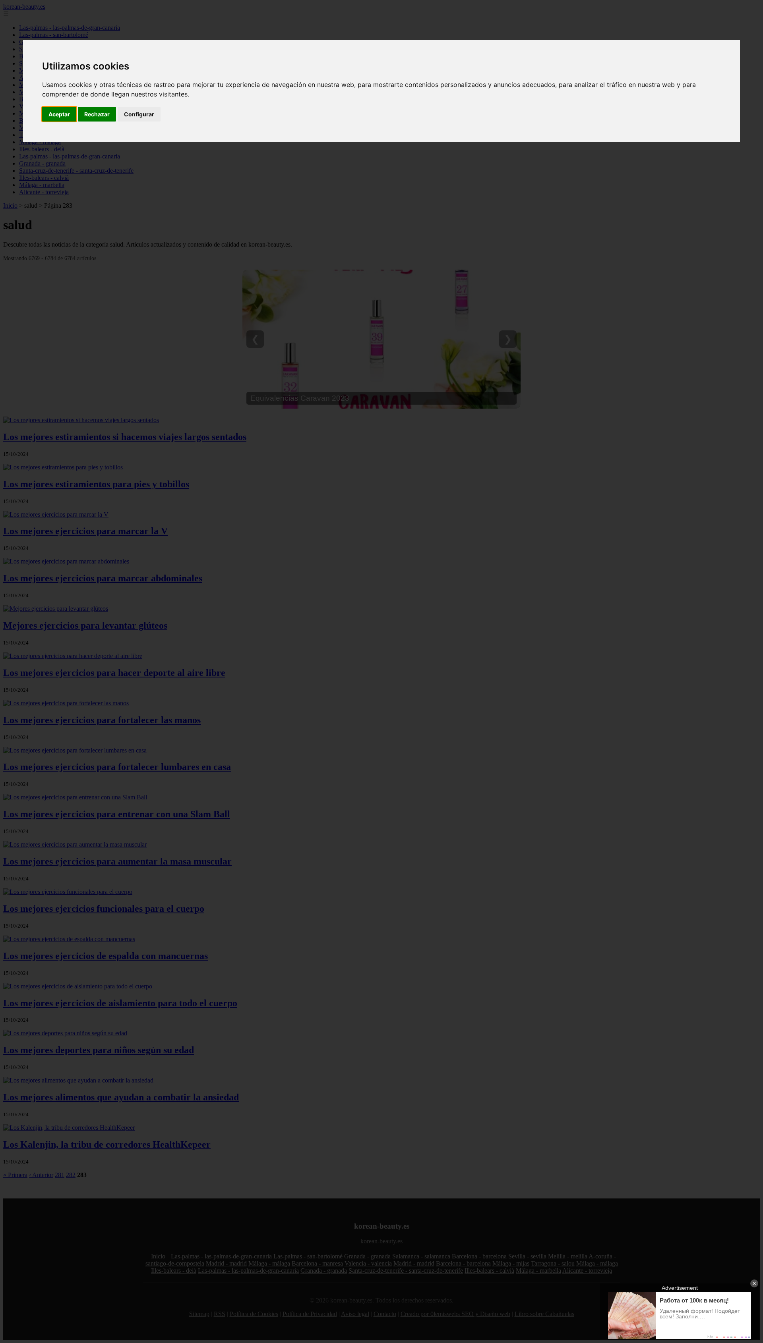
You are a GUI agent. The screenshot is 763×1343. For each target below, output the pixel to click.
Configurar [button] (139, 114)
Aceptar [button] (59, 114)
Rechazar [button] (97, 114)
